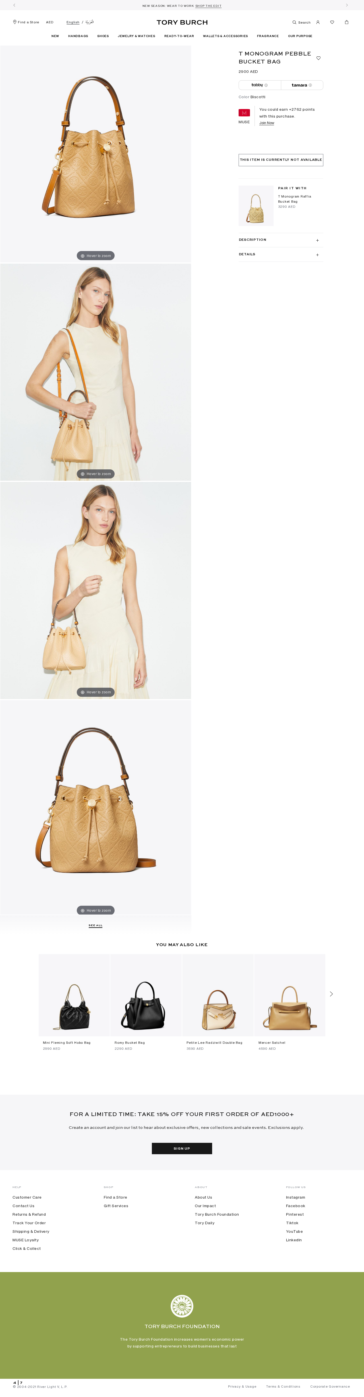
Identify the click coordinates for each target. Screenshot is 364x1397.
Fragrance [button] (268, 36)
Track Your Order (29, 1223)
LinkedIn (294, 1240)
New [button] (55, 36)
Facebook (295, 1205)
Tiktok (292, 1223)
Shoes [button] (103, 36)
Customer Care (27, 1197)
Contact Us (23, 1205)
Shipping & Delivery (31, 1231)
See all (95, 925)
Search (304, 22)
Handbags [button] (78, 36)
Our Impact (205, 1205)
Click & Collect (27, 1248)
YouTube (294, 1231)
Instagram (295, 1197)
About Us (203, 1197)
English (73, 22)
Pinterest (295, 1214)
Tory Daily (204, 1223)
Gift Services (116, 1205)
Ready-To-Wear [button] (179, 36)
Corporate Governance (330, 1386)
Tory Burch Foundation (217, 1214)
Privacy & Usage (242, 1386)
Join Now (266, 123)
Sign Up (182, 1149)
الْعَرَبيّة (90, 22)
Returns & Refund (29, 1214)
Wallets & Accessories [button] (225, 36)
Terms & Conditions (283, 1386)
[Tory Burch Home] (182, 21)
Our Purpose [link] (300, 36)
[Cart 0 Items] (344, 23)
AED (49, 22)
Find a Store (28, 22)
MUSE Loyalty (26, 1240)
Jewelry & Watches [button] (136, 36)
